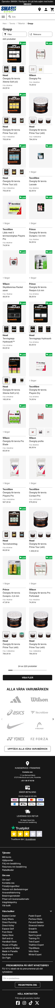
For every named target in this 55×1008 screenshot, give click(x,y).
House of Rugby (9, 944)
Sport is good (35, 935)
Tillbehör (21, 23)
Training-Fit (34, 938)
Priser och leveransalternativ (15, 898)
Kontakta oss (27, 772)
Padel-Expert (35, 915)
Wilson (32, 75)
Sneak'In (33, 928)
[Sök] (9, 17)
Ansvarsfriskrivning (11, 892)
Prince (32, 229)
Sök (14, 16)
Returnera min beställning (14, 866)
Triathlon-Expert (36, 944)
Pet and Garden (36, 922)
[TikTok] (31, 1003)
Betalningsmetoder (11, 895)
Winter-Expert (35, 954)
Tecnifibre (34, 177)
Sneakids (33, 931)
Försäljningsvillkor (10, 886)
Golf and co (7, 938)
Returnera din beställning (27, 822)
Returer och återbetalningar (15, 889)
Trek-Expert (34, 941)
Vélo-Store (34, 951)
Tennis (12, 23)
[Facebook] (18, 1003)
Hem (5, 23)
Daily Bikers (8, 918)
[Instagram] (24, 1003)
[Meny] (3, 17)
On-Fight (6, 957)
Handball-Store (9, 941)
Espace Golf (8, 928)
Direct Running (9, 922)
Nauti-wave (7, 954)
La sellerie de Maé (11, 948)
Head (5, 75)
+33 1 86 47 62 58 (27, 780)
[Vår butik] (39, 9)
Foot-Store (7, 931)
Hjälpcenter (7, 860)
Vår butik (6, 905)
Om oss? (6, 879)
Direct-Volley (8, 925)
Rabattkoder (8, 869)
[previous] (2, 719)
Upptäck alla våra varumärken (27, 748)
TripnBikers (34, 948)
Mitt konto (6, 857)
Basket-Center (9, 915)
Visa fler (27, 677)
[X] (37, 1003)
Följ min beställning (11, 863)
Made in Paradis (10, 951)
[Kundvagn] (52, 9)
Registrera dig (27, 984)
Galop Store (7, 935)
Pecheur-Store (35, 918)
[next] (53, 719)
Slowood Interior (36, 925)
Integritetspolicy (9, 902)
